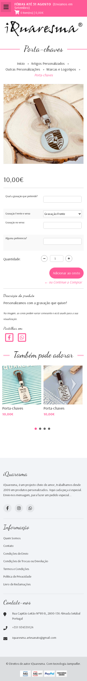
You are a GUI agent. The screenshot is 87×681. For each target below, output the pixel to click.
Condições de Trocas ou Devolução (25, 561)
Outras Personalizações (23, 69)
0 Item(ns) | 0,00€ (32, 13)
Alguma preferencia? (16, 238)
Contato (8, 546)
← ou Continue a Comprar (63, 282)
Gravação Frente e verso (17, 213)
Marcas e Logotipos (61, 69)
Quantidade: (12, 259)
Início (21, 63)
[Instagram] (19, 508)
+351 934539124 (22, 627)
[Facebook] (9, 337)
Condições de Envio (15, 554)
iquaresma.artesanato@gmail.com (34, 638)
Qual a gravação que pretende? (21, 196)
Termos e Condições (16, 569)
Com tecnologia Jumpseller (63, 664)
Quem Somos (12, 538)
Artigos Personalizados (48, 63)
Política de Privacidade (17, 576)
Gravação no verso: (15, 222)
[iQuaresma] (43, 28)
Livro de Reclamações (17, 584)
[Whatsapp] (30, 508)
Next (74, 384)
